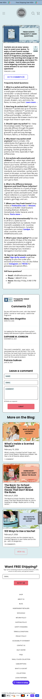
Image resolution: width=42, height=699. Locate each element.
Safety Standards (21, 627)
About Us (21, 599)
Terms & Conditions (21, 631)
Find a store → (16, 214)
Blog (21, 604)
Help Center (21, 650)
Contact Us (21, 645)
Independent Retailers (21, 608)
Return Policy (21, 618)
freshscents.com (19, 205)
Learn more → (32, 102)
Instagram (13, 264)
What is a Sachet (21, 668)
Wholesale (21, 613)
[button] (3, 13)
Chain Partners (21, 678)
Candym (26, 229)
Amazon (32, 205)
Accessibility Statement (21, 641)
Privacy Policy (21, 636)
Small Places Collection (21, 659)
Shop (21, 594)
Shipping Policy (21, 622)
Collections (21, 673)
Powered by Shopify (29, 693)
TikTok (25, 264)
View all (21, 551)
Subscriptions (21, 664)
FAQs (21, 655)
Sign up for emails (18, 257)
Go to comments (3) (16, 77)
